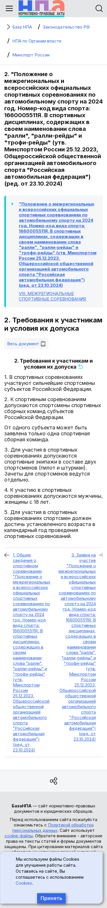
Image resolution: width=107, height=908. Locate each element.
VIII (52, 296)
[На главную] (41, 8)
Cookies (24, 883)
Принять (51, 898)
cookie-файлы (19, 835)
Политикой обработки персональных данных (53, 827)
